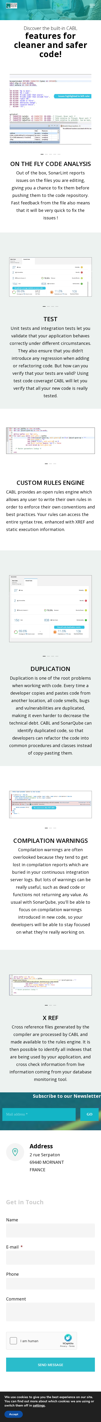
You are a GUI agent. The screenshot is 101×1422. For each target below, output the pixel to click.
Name (12, 1220)
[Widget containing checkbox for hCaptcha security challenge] (41, 1341)
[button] (92, 5)
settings (39, 1406)
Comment (16, 1299)
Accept (13, 1414)
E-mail (14, 1247)
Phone (12, 1274)
